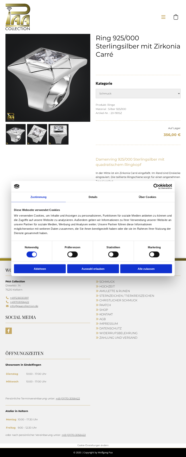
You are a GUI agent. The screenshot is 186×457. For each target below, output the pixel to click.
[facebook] (8, 331)
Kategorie (104, 83)
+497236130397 (19, 298)
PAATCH (105, 305)
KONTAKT (106, 314)
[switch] (72, 254)
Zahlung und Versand (118, 337)
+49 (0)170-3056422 (68, 398)
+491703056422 (19, 302)
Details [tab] (93, 196)
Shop (103, 310)
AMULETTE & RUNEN (114, 291)
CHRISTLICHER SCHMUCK (118, 300)
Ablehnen (40, 268)
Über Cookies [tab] (147, 196)
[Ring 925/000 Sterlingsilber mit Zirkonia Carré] (47, 78)
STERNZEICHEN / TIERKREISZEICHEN (126, 295)
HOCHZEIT (107, 286)
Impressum (108, 323)
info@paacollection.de (24, 306)
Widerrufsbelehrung (118, 333)
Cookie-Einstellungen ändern (93, 445)
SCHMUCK (107, 281)
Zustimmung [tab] (39, 196)
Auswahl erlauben (93, 268)
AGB (102, 319)
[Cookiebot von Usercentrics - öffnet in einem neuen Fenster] (156, 186)
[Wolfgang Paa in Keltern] (17, 17)
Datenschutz (110, 328)
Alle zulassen (146, 268)
